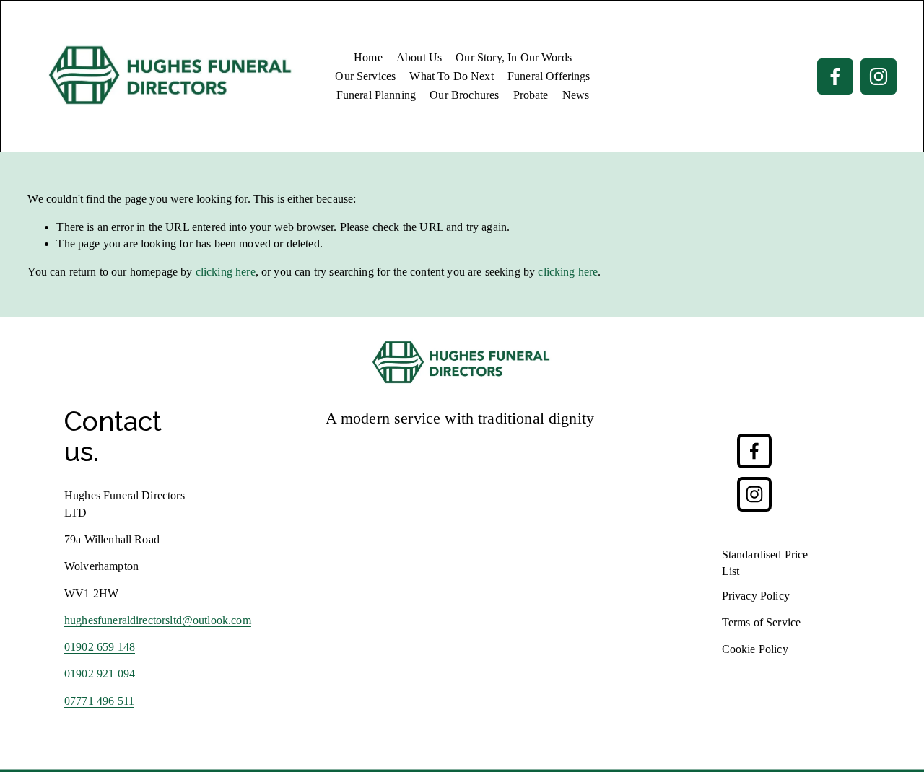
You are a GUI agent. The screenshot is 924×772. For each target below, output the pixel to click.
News (576, 95)
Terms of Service (761, 622)
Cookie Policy (755, 649)
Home (368, 57)
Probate (531, 95)
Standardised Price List (765, 562)
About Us (419, 57)
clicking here (226, 272)
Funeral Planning (376, 95)
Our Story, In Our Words (514, 57)
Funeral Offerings (548, 76)
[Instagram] (878, 76)
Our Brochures (464, 95)
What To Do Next (451, 76)
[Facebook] (835, 76)
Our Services (365, 76)
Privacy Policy (756, 595)
